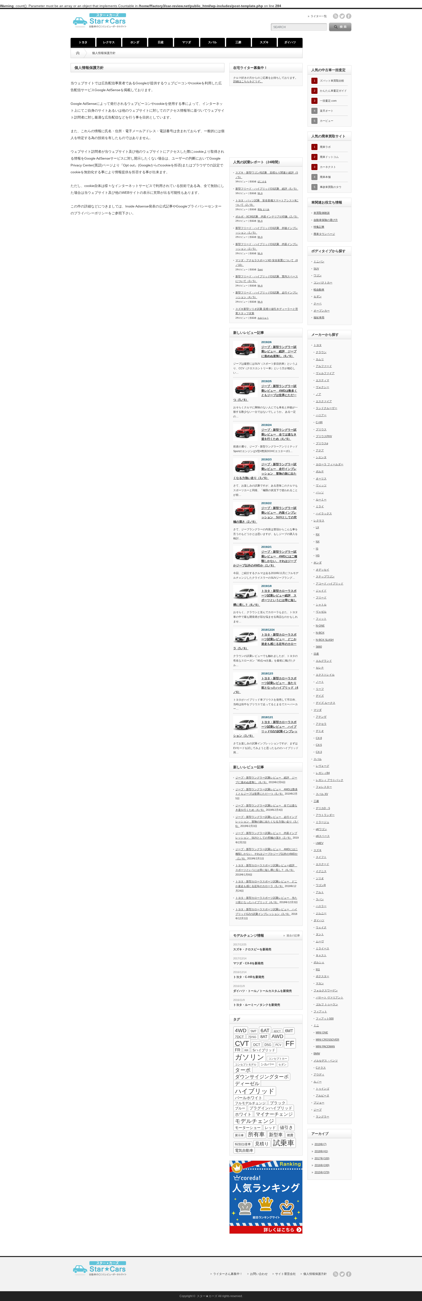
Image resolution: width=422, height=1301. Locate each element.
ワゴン (318, 275)
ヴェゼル (321, 611)
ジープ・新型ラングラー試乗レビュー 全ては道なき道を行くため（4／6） (278, 434)
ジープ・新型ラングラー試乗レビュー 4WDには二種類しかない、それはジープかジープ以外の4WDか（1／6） (265, 558)
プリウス (321, 429)
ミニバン (319, 261)
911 (318, 969)
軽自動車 (319, 289)
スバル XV (322, 793)
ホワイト (243, 1114)
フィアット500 (325, 1018)
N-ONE (320, 625)
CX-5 (319, 744)
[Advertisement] (266, 121)
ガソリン (249, 1057)
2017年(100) (322, 1158)
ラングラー (322, 1116)
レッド (270, 1128)
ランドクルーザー (326, 408)
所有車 (256, 1134)
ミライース (322, 948)
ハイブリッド (254, 1091)
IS (317, 548)
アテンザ (321, 716)
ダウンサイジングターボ (262, 1076)
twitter (342, 16)
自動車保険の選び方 (326, 219)
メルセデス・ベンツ (326, 1060)
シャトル (321, 604)
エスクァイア (324, 401)
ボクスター (322, 976)
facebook (348, 16)
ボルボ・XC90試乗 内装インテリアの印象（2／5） (267, 216)
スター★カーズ (207, 1296)
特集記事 (319, 226)
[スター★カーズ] (101, 30)
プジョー (319, 1102)
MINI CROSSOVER (327, 1039)
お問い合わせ (259, 1274)
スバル (212, 42)
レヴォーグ (322, 765)
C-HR (319, 422)
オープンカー (322, 310)
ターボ (243, 1070)
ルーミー (321, 499)
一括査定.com (328, 100)
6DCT (277, 1031)
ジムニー (321, 913)
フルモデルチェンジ (250, 1103)
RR (246, 1050)
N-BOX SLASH (325, 639)
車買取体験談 (322, 212)
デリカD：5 (323, 808)
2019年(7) (321, 1144)
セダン (282, 1064)
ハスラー (321, 906)
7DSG (252, 1037)
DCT (256, 1045)
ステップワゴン (325, 576)
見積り (262, 1143)
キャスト (321, 955)
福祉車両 (319, 317)
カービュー (326, 120)
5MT (253, 1031)
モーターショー (248, 1128)
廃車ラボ (325, 146)
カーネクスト (328, 166)
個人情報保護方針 (315, 1274)
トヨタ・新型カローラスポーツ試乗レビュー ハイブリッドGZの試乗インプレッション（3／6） (265, 728)
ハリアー (321, 415)
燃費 (290, 1135)
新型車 (276, 1134)
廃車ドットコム (329, 156)
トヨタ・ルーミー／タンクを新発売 (256, 1005)
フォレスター (324, 786)
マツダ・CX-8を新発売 (248, 963)
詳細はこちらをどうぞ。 (248, 81)
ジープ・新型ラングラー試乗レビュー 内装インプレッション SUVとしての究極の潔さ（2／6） (265, 514)
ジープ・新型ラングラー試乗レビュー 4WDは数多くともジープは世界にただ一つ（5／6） (265, 392)
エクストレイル (325, 674)
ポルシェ (319, 962)
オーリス (321, 478)
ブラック (277, 1103)
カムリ (320, 359)
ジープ (318, 1109)
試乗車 (283, 1143)
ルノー (318, 1081)
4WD (240, 1030)
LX (317, 527)
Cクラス (321, 1067)
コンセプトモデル (245, 1064)
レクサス (109, 42)
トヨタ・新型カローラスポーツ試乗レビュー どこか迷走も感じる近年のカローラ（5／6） (264, 641)
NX (317, 541)
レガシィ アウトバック (329, 780)
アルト (320, 892)
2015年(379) (322, 1172)
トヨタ (83, 42)
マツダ (186, 42)
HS (317, 555)
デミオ (320, 730)
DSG (267, 1045)
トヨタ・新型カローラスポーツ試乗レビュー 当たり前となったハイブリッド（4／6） (265, 685)
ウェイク (321, 927)
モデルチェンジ (254, 1121)
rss (335, 16)
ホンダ (134, 42)
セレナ (320, 667)
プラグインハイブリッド (270, 1108)
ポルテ (320, 471)
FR (237, 1050)
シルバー (267, 1064)
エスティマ (322, 380)
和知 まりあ (263, 209)
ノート (320, 681)
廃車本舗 (325, 176)
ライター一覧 (319, 16)
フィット (321, 618)
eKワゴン (321, 829)
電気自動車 (244, 1150)
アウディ (319, 1074)
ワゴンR (321, 885)
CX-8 (319, 738)
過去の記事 (293, 935)
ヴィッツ (321, 485)
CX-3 (319, 751)
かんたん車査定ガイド (333, 90)
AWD (277, 1036)
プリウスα (322, 443)
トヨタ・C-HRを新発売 (248, 977)
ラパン (320, 899)
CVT (242, 1043)
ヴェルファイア (325, 373)
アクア (320, 450)
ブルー (240, 1108)
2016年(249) (322, 1165)
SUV (316, 268)
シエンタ (321, 457)
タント (320, 934)
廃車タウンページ (324, 233)
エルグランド (324, 660)
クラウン (321, 352)
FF (289, 1043)
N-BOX (320, 632)
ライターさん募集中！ (228, 1274)
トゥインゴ (322, 1088)
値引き (286, 1127)
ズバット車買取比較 (332, 80)
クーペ (318, 303)
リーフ (320, 688)
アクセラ (321, 723)
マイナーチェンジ (274, 1114)
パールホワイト (248, 1097)
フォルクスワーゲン (326, 990)
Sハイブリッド (264, 1050)
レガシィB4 (323, 772)
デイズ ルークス (325, 702)
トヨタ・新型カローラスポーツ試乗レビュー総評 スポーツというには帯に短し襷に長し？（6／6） (264, 597)
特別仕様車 (243, 1144)
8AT (263, 1036)
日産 (161, 42)
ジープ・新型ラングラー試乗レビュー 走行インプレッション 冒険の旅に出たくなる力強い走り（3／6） (264, 471)
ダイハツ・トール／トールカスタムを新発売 (262, 991)
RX (317, 534)
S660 (319, 646)
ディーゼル (247, 1083)
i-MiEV (319, 843)
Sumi (260, 269)
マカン (320, 983)
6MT (289, 1031)
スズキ (264, 42)
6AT (265, 1030)
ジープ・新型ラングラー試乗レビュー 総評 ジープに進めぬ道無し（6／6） (278, 351)
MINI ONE (322, 1032)
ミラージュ (322, 822)
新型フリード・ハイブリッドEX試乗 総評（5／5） (266, 188)
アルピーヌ (322, 1095)
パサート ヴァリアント (329, 997)
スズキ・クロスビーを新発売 (252, 949)
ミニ (316, 1025)
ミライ (320, 506)
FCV (278, 1044)
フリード (321, 597)
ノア (318, 394)
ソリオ (320, 878)
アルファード (324, 366)
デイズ (320, 695)
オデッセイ (322, 569)
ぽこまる (262, 181)
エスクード (322, 864)
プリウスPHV (324, 436)
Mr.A (260, 193)
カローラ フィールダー (329, 464)
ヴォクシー (322, 387)
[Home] (78, 53)
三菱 (238, 42)
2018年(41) (321, 1151)
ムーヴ (320, 941)
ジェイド (321, 590)
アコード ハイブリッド (329, 583)
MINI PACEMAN (325, 1046)
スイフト (321, 857)
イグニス (321, 871)
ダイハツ (290, 42)
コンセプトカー (277, 1058)
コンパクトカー (323, 282)
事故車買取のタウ (330, 186)
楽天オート (326, 110)
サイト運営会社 (285, 1274)
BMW (317, 1053)
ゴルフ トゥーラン (327, 1004)
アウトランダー (325, 814)
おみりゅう (263, 318)
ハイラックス (324, 513)
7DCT (239, 1037)
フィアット (320, 1011)
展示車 (239, 1135)
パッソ (320, 492)
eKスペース (323, 836)
